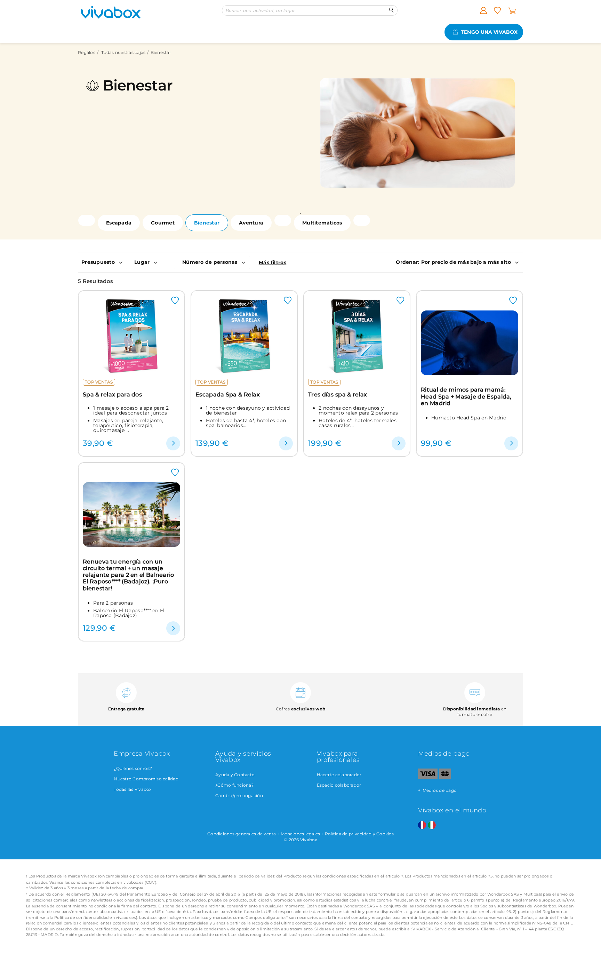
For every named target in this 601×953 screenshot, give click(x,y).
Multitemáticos (322, 223)
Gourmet (163, 223)
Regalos (86, 52)
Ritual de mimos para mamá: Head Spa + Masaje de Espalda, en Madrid (466, 396)
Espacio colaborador (339, 785)
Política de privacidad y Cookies (359, 833)
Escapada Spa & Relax (227, 394)
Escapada (118, 223)
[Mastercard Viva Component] (445, 777)
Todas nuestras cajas (123, 52)
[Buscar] (391, 10)
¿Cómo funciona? (234, 785)
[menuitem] (102, 262)
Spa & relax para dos (112, 394)
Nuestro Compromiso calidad (146, 778)
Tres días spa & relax (337, 394)
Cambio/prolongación (239, 795)
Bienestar (206, 223)
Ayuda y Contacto (235, 774)
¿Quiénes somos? (133, 768)
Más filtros (272, 262)
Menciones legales (300, 833)
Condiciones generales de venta (241, 833)
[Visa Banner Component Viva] (427, 777)
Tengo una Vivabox (489, 32)
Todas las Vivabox (132, 789)
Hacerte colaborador (339, 774)
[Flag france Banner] (422, 825)
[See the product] (173, 443)
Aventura (251, 223)
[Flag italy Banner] (432, 825)
